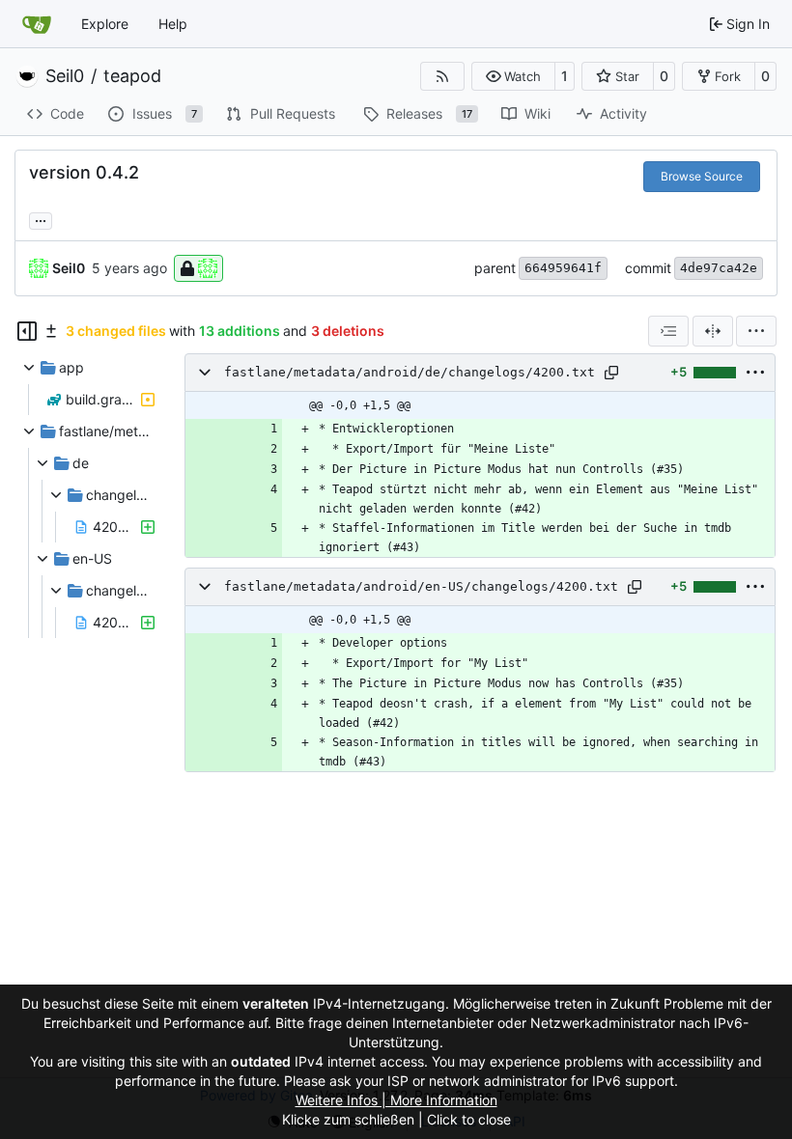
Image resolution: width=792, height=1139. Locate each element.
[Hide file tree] (27, 331)
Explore (104, 23)
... (40, 218)
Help (172, 23)
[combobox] (668, 331)
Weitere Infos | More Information (396, 1100)
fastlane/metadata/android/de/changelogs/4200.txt (409, 372)
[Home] (37, 24)
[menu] (756, 331)
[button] (513, 76)
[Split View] (713, 331)
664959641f (563, 268)
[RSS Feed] (442, 76)
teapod (132, 76)
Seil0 (64, 76)
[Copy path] (611, 372)
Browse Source (702, 176)
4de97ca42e (718, 268)
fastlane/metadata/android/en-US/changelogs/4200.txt (421, 586)
